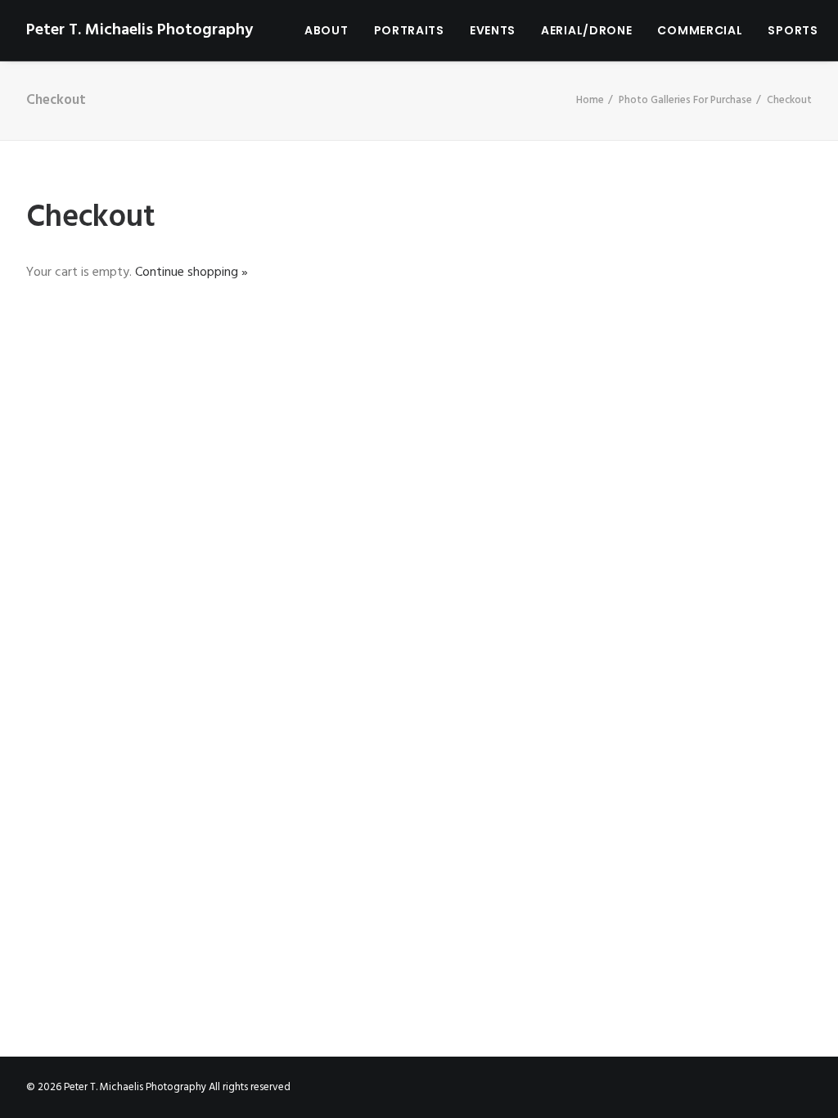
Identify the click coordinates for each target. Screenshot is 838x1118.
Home (590, 100)
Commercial (699, 30)
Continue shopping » (191, 272)
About (326, 30)
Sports (793, 30)
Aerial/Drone (586, 30)
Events (493, 30)
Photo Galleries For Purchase (685, 100)
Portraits (409, 30)
